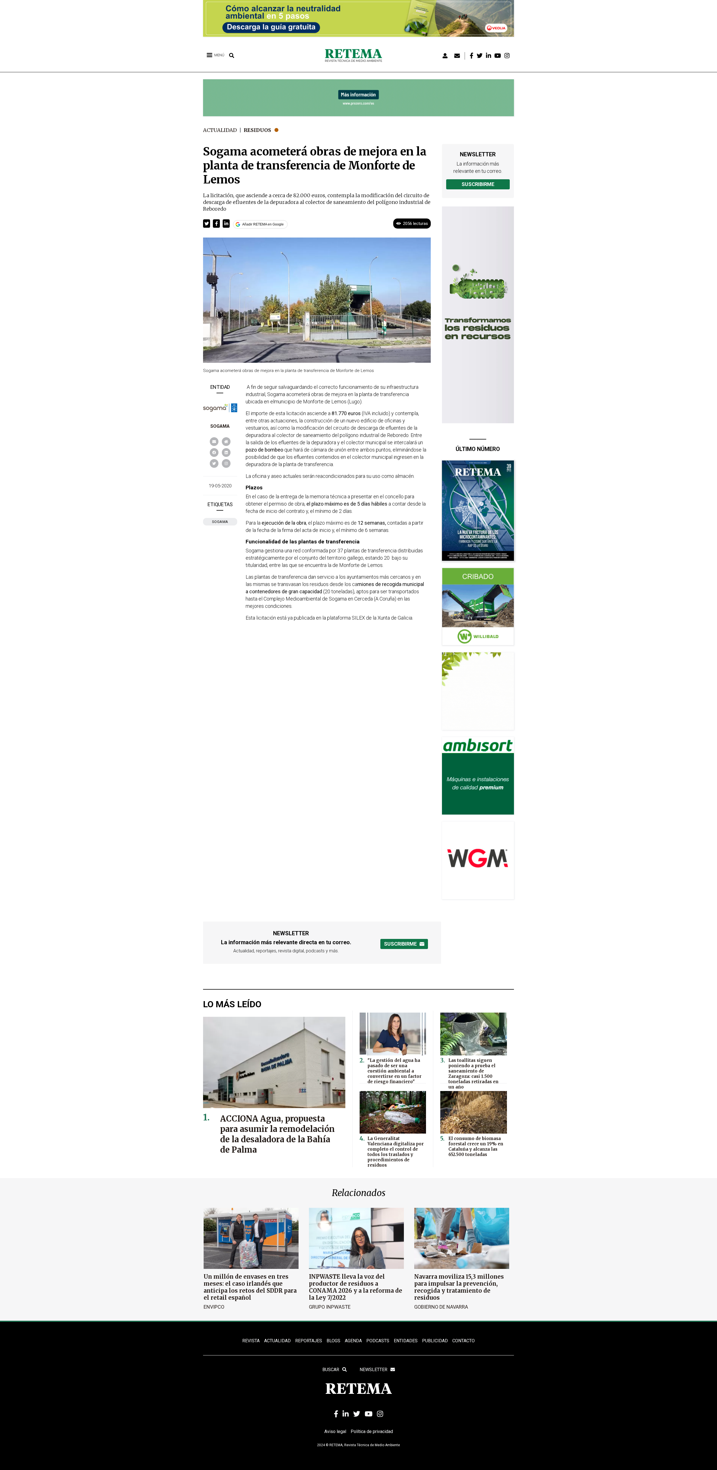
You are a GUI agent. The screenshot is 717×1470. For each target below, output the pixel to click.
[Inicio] (355, 55)
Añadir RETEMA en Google (263, 224)
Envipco (214, 1307)
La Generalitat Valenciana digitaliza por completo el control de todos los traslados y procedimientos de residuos (395, 1152)
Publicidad (435, 1340)
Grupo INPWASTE (330, 1307)
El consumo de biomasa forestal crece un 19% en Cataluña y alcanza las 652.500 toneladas (475, 1146)
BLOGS (333, 1340)
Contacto (463, 1340)
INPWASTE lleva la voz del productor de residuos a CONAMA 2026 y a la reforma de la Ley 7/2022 (355, 1287)
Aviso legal (335, 1431)
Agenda (353, 1340)
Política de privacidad (372, 1431)
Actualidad (220, 130)
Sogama (220, 426)
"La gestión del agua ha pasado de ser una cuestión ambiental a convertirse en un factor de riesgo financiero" (394, 1071)
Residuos (257, 130)
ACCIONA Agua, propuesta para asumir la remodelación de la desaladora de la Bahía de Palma (277, 1134)
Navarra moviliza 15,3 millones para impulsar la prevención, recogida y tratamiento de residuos (459, 1287)
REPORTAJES (308, 1340)
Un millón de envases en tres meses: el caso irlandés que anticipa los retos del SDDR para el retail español (250, 1287)
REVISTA (251, 1340)
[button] (206, 223)
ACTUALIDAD (277, 1340)
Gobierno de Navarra (441, 1307)
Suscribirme (478, 184)
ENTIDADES (406, 1340)
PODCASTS (377, 1340)
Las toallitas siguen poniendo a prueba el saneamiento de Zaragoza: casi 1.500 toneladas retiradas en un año (473, 1074)
